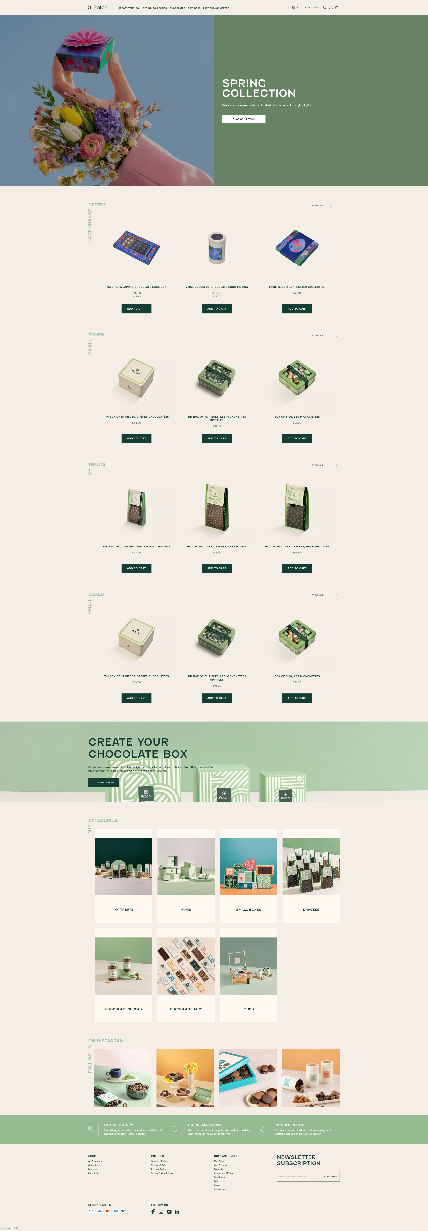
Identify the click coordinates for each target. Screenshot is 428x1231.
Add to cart (136, 308)
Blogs (217, 1185)
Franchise (219, 1169)
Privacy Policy (158, 1169)
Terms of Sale (158, 1165)
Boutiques (219, 1177)
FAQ (216, 1181)
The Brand (219, 1161)
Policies (157, 1156)
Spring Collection (155, 8)
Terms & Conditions (162, 1173)
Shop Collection (244, 119)
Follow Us (159, 1205)
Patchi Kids (94, 1173)
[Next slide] (422, 100)
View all (318, 205)
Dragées (92, 1169)
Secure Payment (100, 1205)
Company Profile (227, 1156)
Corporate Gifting (223, 1173)
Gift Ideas (194, 8)
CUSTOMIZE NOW (104, 782)
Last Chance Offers (216, 8)
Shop (92, 1156)
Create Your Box (129, 8)
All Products (95, 1161)
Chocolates (177, 8)
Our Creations (221, 1165)
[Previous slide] (5, 100)
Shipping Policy (159, 1161)
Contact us (220, 1189)
